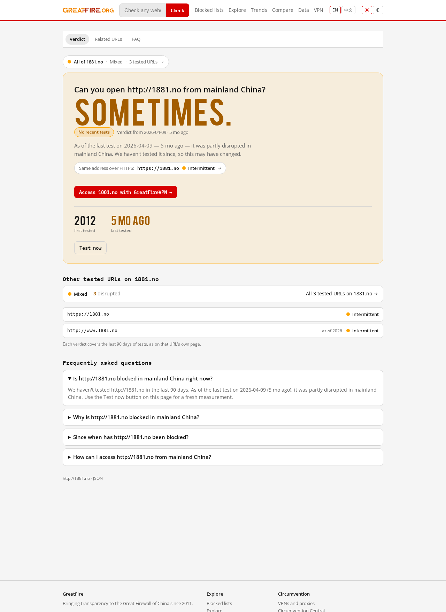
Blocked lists (209, 10)
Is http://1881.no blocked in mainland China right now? (143, 378)
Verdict (77, 39)
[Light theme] (367, 10)
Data (303, 10)
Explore (237, 10)
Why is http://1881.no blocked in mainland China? (136, 417)
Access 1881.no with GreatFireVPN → (125, 192)
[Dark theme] (378, 10)
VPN (318, 10)
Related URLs (108, 39)
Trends (259, 10)
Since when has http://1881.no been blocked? (131, 437)
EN (335, 10)
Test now (90, 247)
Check (177, 10)
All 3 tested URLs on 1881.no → (342, 293)
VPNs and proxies (296, 603)
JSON (98, 478)
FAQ (136, 39)
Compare (282, 10)
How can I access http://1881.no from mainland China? (142, 457)
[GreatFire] (88, 10)
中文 (348, 10)
